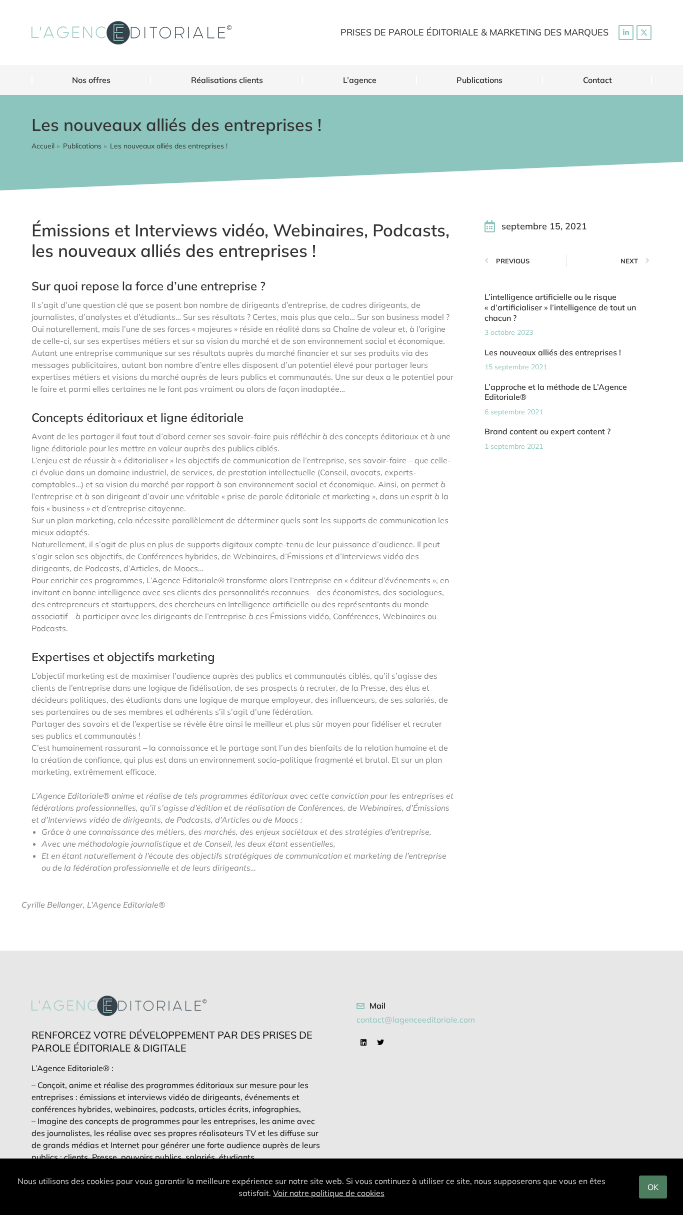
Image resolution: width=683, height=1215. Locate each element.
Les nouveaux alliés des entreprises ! (552, 352)
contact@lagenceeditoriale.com (415, 1020)
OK (653, 1187)
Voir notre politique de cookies (328, 1193)
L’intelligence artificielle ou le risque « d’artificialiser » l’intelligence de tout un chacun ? (560, 307)
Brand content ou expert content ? (547, 431)
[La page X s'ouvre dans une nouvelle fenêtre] (644, 32)
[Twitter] (381, 1043)
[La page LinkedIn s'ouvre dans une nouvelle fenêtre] (626, 32)
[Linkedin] (363, 1043)
